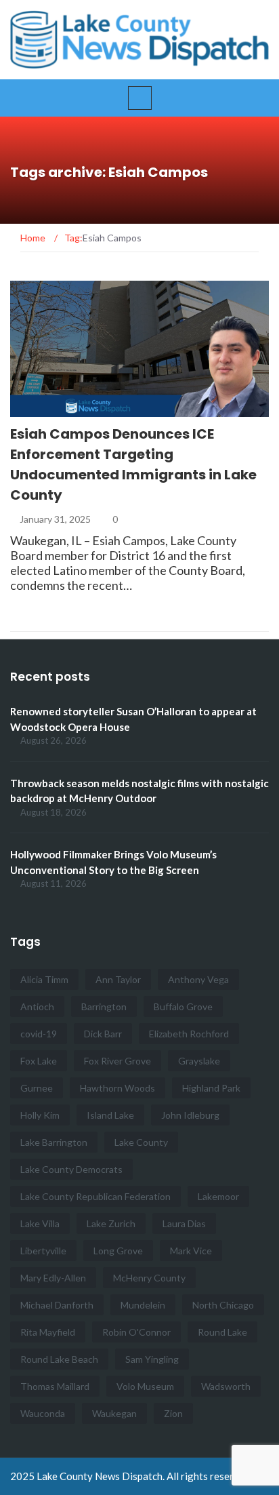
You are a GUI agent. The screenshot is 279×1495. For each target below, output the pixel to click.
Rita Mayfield (47, 1332)
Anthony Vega (198, 979)
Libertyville (43, 1250)
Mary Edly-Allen (53, 1277)
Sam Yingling (152, 1359)
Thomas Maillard (54, 1386)
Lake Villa (40, 1223)
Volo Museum (145, 1386)
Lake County (141, 1142)
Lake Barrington (53, 1142)
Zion (173, 1413)
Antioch (37, 1006)
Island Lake (110, 1115)
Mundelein (143, 1305)
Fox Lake (38, 1061)
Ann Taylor (118, 979)
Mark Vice (191, 1250)
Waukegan (114, 1413)
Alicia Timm (44, 979)
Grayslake (199, 1061)
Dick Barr (103, 1033)
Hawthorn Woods (117, 1088)
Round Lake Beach (59, 1359)
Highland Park (211, 1088)
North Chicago (223, 1305)
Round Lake (222, 1332)
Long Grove (118, 1250)
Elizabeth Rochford (189, 1033)
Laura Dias (184, 1223)
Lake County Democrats (71, 1169)
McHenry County (149, 1277)
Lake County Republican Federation (95, 1196)
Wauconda (42, 1413)
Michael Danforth (56, 1305)
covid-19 (38, 1033)
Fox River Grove (117, 1061)
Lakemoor (218, 1196)
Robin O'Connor (136, 1332)
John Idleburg (190, 1115)
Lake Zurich (111, 1223)
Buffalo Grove (183, 1006)
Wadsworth (226, 1386)
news (41, 409)
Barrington (104, 1006)
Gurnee (36, 1088)
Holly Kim (40, 1115)
